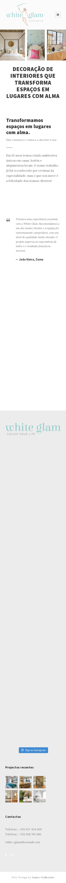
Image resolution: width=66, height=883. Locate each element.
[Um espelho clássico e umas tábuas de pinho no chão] (33, 662)
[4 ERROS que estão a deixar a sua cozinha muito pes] (33, 564)
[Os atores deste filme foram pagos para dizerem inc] (33, 695)
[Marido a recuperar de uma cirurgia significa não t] (33, 630)
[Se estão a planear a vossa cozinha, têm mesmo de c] (33, 498)
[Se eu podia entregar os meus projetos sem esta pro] (33, 531)
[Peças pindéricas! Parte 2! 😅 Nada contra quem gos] (33, 465)
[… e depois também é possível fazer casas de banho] (33, 597)
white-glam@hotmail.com (22, 842)
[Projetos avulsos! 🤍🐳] (33, 728)
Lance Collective (43, 877)
